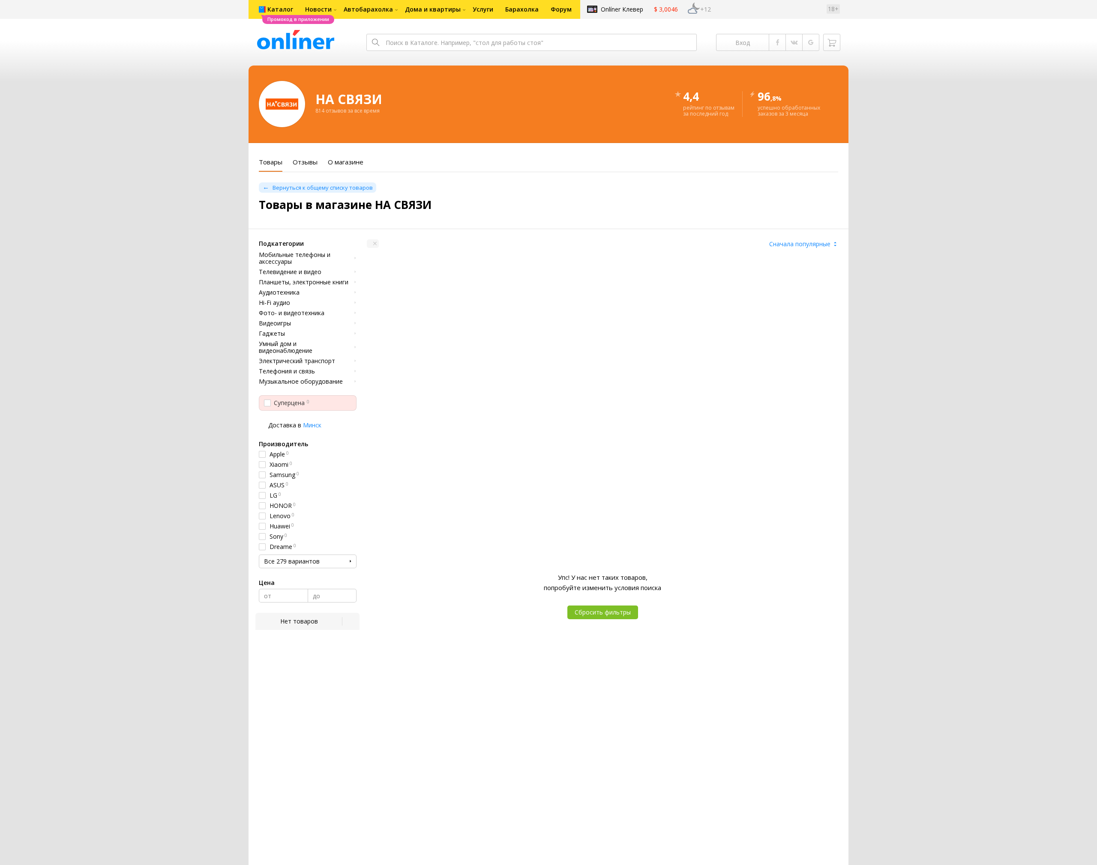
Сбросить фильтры (603, 612)
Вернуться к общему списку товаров (323, 187)
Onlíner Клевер (622, 9)
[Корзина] (831, 42)
